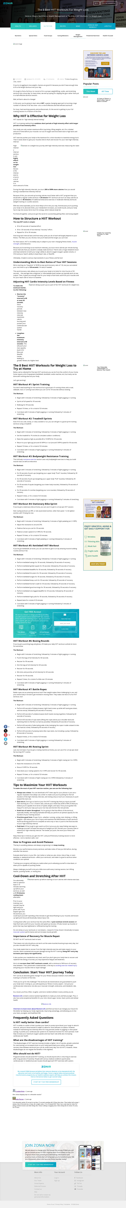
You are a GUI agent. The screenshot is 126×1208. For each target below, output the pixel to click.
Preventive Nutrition (93, 36)
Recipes (63, 26)
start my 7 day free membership (46, 1082)
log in (121, 3)
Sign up (57, 1181)
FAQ (35, 1192)
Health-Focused (108, 36)
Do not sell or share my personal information (42, 1196)
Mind (78, 26)
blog (96, 3)
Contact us (38, 1189)
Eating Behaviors (63, 36)
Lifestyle (108, 26)
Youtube (80, 1189)
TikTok (79, 1183)
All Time (105, 91)
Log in (56, 1178)
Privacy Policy (59, 1204)
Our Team (37, 1181)
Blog (34, 16)
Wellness (33, 26)
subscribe (64, 629)
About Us (37, 1178)
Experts (39, 1183)
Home (27, 16)
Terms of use (50, 1204)
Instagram (80, 1181)
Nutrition (42, 16)
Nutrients (18, 36)
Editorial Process (40, 1186)
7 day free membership (108, 3)
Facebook (79, 1178)
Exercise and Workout (93, 26)
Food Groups (48, 36)
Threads (79, 1186)
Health (18, 26)
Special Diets (33, 36)
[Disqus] (46, 1111)
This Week (90, 91)
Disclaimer (67, 1204)
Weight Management (57, 16)
